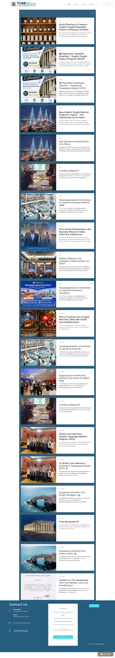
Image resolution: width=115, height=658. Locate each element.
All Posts (23, 13)
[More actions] (91, 21)
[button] (92, 13)
